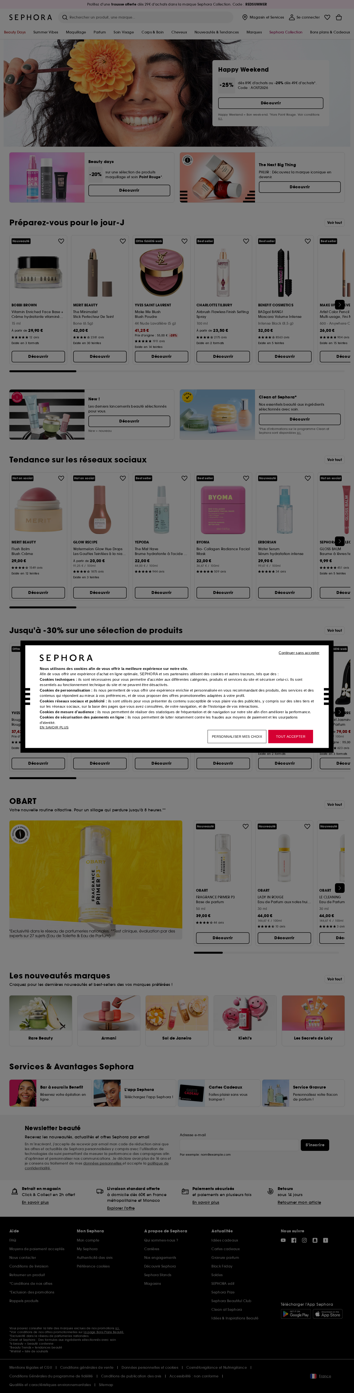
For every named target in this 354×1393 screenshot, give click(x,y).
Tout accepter (290, 736)
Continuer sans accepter (299, 652)
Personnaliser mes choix (237, 736)
